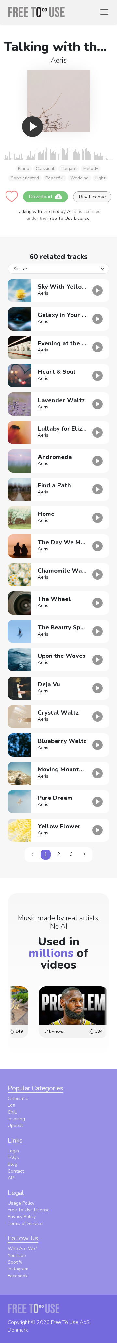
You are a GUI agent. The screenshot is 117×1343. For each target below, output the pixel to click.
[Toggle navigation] (104, 12)
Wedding (79, 178)
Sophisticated (25, 178)
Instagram (18, 1269)
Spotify (15, 1262)
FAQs (13, 1158)
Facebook (18, 1276)
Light (100, 178)
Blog (12, 1164)
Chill (12, 1112)
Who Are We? (22, 1249)
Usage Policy (21, 1203)
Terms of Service (25, 1223)
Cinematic (18, 1098)
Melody (90, 169)
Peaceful (55, 178)
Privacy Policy (22, 1217)
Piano (23, 169)
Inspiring (16, 1119)
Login (13, 1151)
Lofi (11, 1105)
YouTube (17, 1255)
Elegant (69, 169)
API (11, 1178)
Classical (45, 169)
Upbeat (15, 1126)
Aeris (59, 60)
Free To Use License (69, 218)
